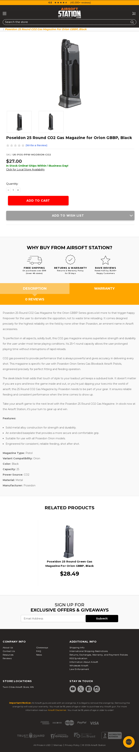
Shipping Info (77, 647)
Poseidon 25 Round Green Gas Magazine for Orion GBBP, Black (69, 564)
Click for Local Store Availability (25, 169)
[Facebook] (88, 689)
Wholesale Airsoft (79, 665)
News (39, 654)
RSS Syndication (78, 658)
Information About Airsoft (84, 662)
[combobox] (69, 22)
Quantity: (12, 183)
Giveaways (42, 647)
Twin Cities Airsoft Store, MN (18, 687)
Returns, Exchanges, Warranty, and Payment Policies (99, 654)
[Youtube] (73, 689)
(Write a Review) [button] (36, 145)
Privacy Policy (72, 745)
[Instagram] (96, 689)
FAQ (38, 651)
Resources (8, 654)
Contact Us (9, 651)
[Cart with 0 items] (132, 13)
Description (35, 289)
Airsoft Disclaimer (57, 710)
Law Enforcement (79, 669)
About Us (8, 647)
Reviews (7, 658)
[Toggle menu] (4, 13)
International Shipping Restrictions (89, 651)
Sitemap (57, 745)
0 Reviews (34, 299)
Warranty (104, 289)
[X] (80, 689)
